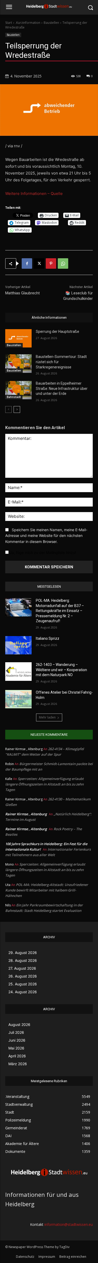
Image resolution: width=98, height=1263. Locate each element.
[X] (39, 263)
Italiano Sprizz (47, 638)
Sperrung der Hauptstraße (57, 331)
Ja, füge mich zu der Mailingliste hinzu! (42, 552)
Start (8, 22)
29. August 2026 (22, 952)
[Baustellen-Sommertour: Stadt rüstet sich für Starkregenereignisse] (18, 363)
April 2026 (17, 1056)
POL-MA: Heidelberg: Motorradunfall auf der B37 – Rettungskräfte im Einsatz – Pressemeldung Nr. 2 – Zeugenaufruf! (60, 610)
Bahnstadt (14, 397)
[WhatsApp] (63, 263)
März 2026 (17, 1064)
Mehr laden (47, 717)
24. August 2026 (22, 992)
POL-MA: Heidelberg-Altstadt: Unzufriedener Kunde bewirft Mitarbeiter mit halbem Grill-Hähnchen (46, 890)
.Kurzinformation (27, 22)
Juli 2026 (16, 1032)
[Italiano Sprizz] (18, 645)
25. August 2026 (22, 984)
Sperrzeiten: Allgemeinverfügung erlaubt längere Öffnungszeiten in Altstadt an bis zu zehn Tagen (44, 784)
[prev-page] (8, 409)
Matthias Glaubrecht (22, 293)
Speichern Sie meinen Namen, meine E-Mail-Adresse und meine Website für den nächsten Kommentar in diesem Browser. (46, 535)
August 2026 (19, 1024)
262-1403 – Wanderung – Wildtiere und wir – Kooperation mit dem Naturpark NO (61, 670)
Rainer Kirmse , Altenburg (26, 814)
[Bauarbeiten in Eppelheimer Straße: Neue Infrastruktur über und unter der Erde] (18, 390)
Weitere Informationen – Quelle (34, 193)
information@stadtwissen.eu (68, 1224)
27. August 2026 (22, 968)
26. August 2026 (22, 976)
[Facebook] (27, 263)
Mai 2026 (16, 1048)
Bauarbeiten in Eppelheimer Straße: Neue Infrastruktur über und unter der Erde (62, 388)
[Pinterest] (51, 263)
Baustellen (51, 22)
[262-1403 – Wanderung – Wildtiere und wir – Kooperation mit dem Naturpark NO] (18, 671)
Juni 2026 (16, 1040)
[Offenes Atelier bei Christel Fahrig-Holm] (18, 699)
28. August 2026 (22, 960)
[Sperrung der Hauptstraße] (18, 338)
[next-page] (17, 409)
